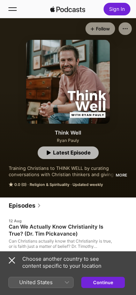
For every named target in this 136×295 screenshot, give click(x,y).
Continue (103, 282)
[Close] (12, 260)
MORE (121, 175)
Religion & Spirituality (49, 184)
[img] (67, 9)
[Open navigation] (12, 9)
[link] (25, 205)
